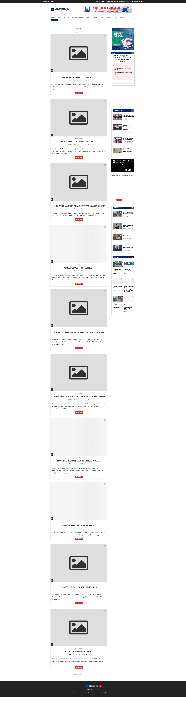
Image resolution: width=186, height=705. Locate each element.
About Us (98, 1)
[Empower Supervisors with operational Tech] (117, 245)
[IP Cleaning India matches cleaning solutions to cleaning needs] (118, 261)
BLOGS (115, 15)
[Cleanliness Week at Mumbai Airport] (78, 499)
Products (66, 15)
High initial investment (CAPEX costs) (122, 62)
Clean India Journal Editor (128, 115)
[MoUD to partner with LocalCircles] (78, 115)
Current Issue (110, 1)
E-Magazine (122, 1)
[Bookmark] (105, 34)
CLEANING (88, 15)
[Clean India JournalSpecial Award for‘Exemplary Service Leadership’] (117, 125)
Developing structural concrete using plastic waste (79, 394)
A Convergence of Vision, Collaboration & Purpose (128, 113)
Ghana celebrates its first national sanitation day (79, 330)
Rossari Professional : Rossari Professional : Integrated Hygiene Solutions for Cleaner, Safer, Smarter (128, 287)
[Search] (135, 17)
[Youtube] (142, 1)
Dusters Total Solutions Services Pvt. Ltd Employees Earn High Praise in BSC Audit (129, 305)
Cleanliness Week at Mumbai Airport (79, 523)
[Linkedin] (139, 1)
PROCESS (59, 15)
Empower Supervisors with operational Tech (128, 244)
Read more (78, 90)
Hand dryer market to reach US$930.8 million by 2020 (79, 203)
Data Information (88, 690)
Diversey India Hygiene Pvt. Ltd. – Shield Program (128, 268)
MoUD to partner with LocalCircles (78, 139)
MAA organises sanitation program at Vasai (78, 458)
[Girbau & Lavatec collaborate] (78, 241)
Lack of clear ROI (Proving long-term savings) (122, 75)
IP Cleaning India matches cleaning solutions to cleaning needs (117, 269)
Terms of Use (80, 690)
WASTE (95, 15)
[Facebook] (132, 1)
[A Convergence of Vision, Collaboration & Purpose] (117, 114)
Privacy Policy (72, 690)
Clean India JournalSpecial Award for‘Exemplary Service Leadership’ (128, 125)
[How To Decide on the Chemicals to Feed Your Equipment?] (117, 212)
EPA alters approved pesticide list (78, 75)
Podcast (122, 15)
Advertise (103, 1)
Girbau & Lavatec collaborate (78, 265)
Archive (116, 255)
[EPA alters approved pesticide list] (78, 51)
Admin (70, 77)
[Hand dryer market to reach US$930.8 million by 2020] (78, 179)
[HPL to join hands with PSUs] (78, 625)
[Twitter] (135, 1)
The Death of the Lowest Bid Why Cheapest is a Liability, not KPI (128, 223)
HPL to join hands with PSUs (78, 649)
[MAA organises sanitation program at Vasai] (78, 434)
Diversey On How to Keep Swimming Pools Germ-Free (118, 285)
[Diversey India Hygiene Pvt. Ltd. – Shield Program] (129, 261)
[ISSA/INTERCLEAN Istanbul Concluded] (78, 561)
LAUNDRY (102, 15)
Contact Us (128, 1)
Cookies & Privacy (112, 690)
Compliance (97, 690)
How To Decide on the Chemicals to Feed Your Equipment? (128, 211)
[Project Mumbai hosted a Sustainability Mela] (117, 138)
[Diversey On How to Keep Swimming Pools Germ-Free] (118, 278)
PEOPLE (52, 15)
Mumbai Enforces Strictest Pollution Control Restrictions (127, 148)
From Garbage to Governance (127, 234)
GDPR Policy (104, 690)
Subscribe (116, 1)
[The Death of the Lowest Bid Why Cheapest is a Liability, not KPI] (117, 223)
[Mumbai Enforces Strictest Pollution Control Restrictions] (117, 148)
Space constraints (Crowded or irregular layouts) (123, 71)
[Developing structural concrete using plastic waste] (78, 370)
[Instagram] (137, 1)
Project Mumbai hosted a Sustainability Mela (128, 137)
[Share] (52, 68)
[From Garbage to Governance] (117, 235)
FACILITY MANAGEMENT (77, 15)
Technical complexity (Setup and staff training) (122, 66)
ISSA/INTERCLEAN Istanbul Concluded (79, 585)
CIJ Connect (54, 17)
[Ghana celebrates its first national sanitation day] (78, 306)
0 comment (87, 77)
